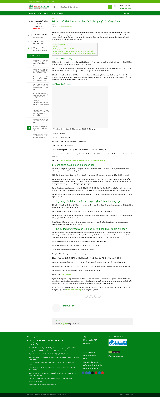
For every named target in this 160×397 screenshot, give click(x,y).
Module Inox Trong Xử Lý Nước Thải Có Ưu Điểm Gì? (40, 128)
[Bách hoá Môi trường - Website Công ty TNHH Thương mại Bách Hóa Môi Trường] (38, 7)
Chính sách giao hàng (90, 368)
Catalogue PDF (88, 343)
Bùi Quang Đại (70, 26)
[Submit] (110, 7)
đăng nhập (64, 324)
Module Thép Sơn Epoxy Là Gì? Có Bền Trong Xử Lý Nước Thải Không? (40, 135)
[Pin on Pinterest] (95, 296)
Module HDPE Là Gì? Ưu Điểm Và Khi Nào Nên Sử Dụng (40, 120)
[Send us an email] (92, 372)
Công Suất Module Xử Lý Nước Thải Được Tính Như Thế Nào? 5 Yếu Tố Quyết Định (41, 87)
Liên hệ (46, 13)
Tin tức (39, 13)
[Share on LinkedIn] (99, 296)
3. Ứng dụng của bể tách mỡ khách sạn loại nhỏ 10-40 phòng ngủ (73, 51)
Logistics (60, 13)
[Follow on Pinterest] (96, 372)
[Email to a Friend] (92, 296)
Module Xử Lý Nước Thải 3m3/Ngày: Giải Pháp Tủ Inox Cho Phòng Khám (40, 71)
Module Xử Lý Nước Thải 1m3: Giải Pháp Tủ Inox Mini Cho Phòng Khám (40, 78)
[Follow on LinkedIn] (99, 372)
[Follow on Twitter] (89, 372)
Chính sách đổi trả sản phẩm (92, 365)
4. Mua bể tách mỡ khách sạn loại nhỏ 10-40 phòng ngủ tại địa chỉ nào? (75, 53)
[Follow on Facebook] (83, 372)
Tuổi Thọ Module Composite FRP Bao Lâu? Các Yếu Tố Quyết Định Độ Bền (41, 103)
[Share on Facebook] (86, 296)
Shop (53, 13)
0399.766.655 (66, 274)
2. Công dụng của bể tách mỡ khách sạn (65, 49)
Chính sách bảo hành (90, 359)
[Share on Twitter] (89, 296)
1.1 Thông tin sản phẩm (60, 47)
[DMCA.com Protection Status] (114, 352)
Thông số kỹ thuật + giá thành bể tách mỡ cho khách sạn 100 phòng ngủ (83, 160)
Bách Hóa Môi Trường (73, 290)
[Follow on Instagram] (86, 372)
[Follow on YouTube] (102, 372)
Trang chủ (32, 13)
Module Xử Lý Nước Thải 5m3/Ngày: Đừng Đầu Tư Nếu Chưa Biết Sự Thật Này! (40, 62)
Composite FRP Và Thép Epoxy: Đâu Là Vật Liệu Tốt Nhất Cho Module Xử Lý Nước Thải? (41, 112)
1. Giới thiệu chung (59, 44)
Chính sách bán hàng (90, 355)
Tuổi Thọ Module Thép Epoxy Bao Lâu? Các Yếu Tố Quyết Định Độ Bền (40, 95)
